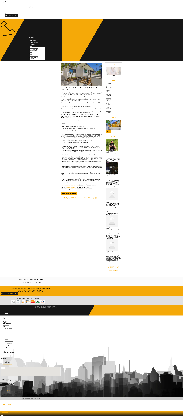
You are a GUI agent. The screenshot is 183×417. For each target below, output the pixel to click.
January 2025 (108, 86)
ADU (31, 52)
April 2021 (108, 100)
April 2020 (108, 104)
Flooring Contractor (34, 57)
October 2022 (108, 98)
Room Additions (6, 325)
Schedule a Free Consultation (11, 15)
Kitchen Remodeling (6, 322)
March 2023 (108, 91)
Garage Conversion (33, 50)
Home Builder (7, 347)
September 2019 (109, 112)
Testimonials (4, 4)
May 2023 (108, 88)
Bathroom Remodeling (7, 323)
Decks (31, 53)
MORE (31, 46)
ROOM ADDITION (32, 44)
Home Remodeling (6, 321)
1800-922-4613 (71, 188)
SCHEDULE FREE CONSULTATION (69, 193)
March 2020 (108, 105)
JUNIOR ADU (32, 58)
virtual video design (86, 182)
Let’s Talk (1, 415)
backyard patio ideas (75, 185)
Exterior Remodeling (34, 48)
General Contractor (34, 56)
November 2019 (109, 109)
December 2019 (109, 108)
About (4, 2)
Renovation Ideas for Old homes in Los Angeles (80, 87)
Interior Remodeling (34, 49)
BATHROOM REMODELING (34, 42)
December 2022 (109, 95)
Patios (31, 54)
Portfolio (5, 1)
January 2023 (108, 94)
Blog (5, 11)
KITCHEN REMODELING (33, 40)
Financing (6, 13)
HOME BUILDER (31, 37)
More (4, 326)
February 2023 (108, 92)
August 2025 (108, 83)
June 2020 (108, 103)
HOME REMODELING (33, 39)
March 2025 (108, 85)
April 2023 (108, 90)
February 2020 (108, 107)
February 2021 (108, 102)
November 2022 (109, 96)
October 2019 (108, 111)
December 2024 (109, 87)
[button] (37, 46)
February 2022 (108, 99)
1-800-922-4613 (7, 313)
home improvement (66, 185)
